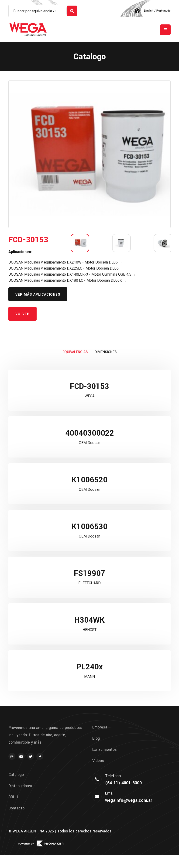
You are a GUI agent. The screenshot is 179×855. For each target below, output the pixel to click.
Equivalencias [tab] (75, 352)
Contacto (16, 808)
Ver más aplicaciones (37, 294)
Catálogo (16, 775)
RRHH (13, 797)
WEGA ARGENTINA (28, 831)
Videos (98, 761)
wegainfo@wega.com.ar (128, 800)
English (148, 11)
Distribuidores (20, 786)
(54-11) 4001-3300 (123, 783)
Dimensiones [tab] (106, 352)
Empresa (99, 727)
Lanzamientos (104, 750)
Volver (22, 314)
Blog (96, 738)
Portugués (163, 11)
